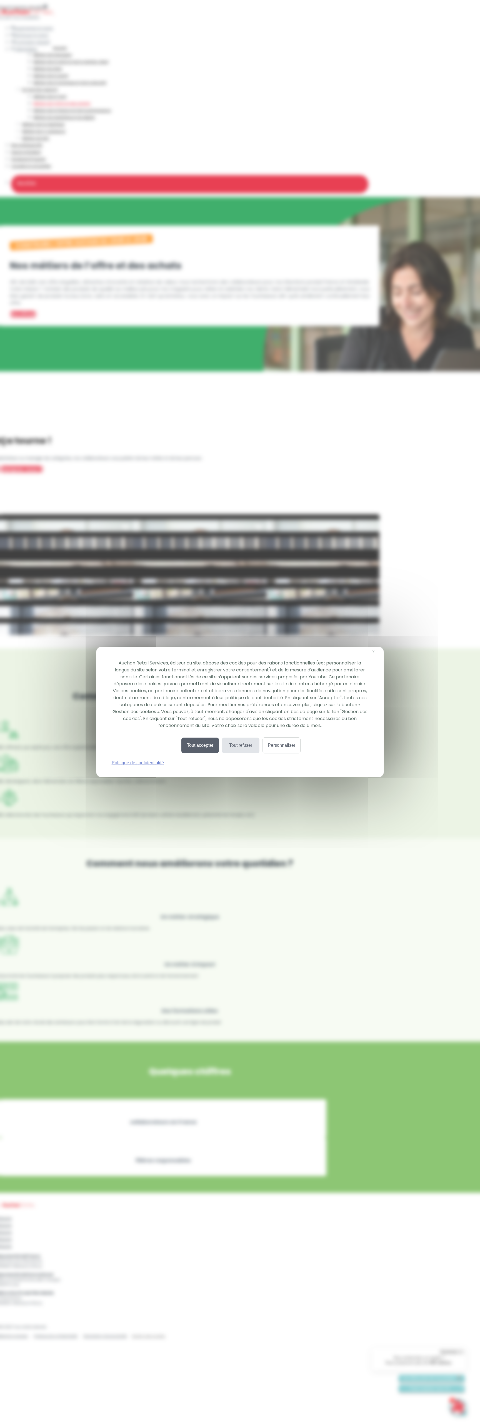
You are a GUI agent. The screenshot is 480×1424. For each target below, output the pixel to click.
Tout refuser (240, 745)
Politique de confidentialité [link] (138, 762)
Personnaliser (281, 745)
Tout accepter (200, 745)
